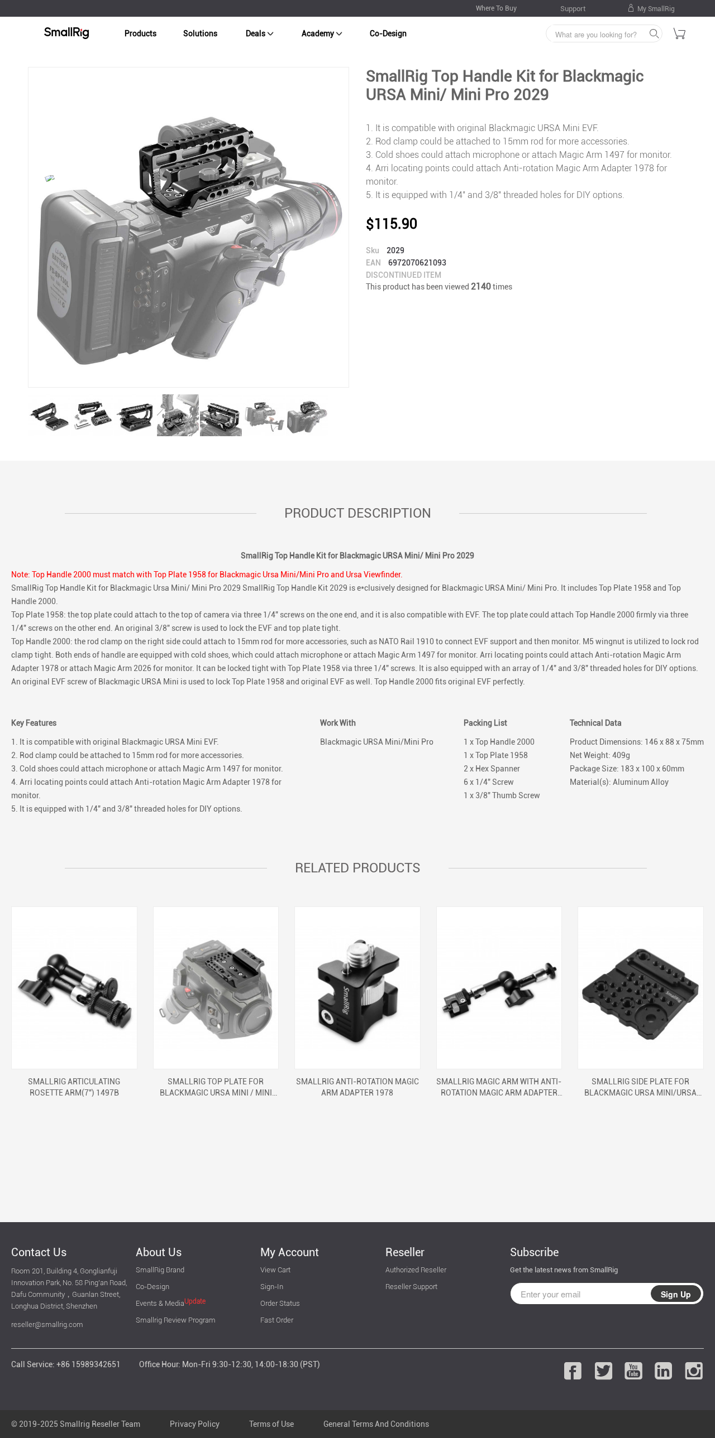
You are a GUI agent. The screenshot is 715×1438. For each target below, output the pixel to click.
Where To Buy (496, 8)
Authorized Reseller (415, 1270)
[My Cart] (680, 35)
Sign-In (271, 1286)
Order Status (280, 1303)
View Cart (275, 1270)
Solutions (200, 33)
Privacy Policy (195, 1424)
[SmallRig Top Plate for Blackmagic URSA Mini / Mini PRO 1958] (216, 987)
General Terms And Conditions (376, 1424)
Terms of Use (271, 1424)
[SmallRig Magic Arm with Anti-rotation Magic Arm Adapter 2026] (499, 987)
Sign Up (676, 1294)
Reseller (405, 1252)
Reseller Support (411, 1286)
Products (140, 33)
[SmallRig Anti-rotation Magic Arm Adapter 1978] (357, 987)
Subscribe (534, 1252)
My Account (289, 1252)
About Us (159, 1252)
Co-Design (388, 33)
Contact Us (38, 1252)
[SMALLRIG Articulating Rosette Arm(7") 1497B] (74, 987)
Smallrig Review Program (176, 1320)
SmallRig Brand (160, 1270)
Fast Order (276, 1320)
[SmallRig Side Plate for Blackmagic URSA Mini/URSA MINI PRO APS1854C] (641, 987)
